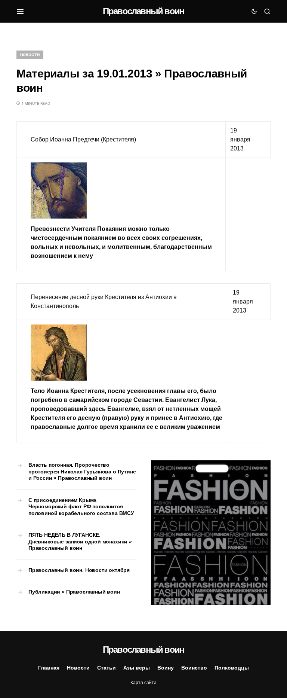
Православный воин (143, 11)
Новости (30, 54)
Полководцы (232, 668)
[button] (24, 11)
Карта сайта (143, 682)
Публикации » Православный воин (74, 592)
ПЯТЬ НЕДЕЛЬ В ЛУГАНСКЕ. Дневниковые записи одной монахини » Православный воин (80, 541)
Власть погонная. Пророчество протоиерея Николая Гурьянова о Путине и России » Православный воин (82, 471)
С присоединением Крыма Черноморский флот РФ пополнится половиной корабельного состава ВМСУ (81, 506)
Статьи (106, 668)
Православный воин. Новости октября (79, 570)
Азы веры (136, 668)
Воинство (194, 668)
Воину (165, 668)
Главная (48, 668)
